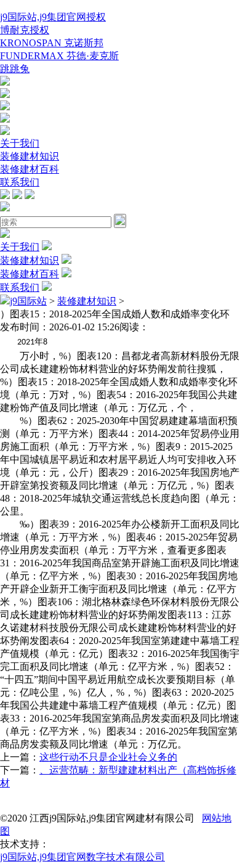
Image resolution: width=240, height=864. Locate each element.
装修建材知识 (29, 156)
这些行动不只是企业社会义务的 (108, 757)
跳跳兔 (15, 68)
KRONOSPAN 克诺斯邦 (51, 43)
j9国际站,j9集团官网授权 (53, 17)
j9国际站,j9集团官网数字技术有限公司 (82, 857)
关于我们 (19, 143)
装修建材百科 (29, 169)
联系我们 (19, 182)
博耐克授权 (24, 30)
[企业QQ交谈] (5, 82)
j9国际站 (28, 301)
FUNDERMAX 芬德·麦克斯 (59, 56)
